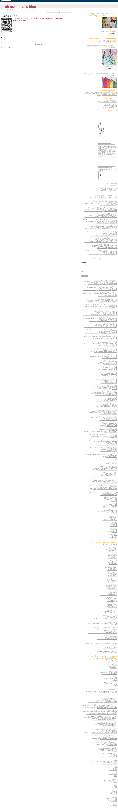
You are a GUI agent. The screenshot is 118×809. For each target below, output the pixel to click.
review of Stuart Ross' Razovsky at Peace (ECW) (109, 456)
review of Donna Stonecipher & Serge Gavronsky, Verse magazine (106, 395)
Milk (116, 802)
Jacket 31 (115, 777)
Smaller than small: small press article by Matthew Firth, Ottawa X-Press (105, 441)
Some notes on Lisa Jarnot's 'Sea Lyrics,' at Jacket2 (108, 288)
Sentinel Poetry (114, 796)
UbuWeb (115, 684)
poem (5, 34)
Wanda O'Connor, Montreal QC (112, 587)
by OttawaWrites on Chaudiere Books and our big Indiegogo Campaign (105, 468)
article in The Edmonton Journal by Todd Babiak (109, 409)
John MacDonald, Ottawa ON (112, 580)
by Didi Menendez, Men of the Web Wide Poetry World (108, 514)
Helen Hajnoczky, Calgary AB (112, 571)
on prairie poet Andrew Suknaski (111, 357)
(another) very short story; (102, 148)
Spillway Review (114, 789)
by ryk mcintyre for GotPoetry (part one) (110, 510)
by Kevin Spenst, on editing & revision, (110, 491)
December (100, 128)
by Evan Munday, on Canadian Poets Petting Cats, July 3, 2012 (106, 482)
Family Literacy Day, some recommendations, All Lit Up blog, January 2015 (104, 213)
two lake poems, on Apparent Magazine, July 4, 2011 (108, 741)
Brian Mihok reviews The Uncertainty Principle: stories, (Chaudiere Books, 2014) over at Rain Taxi (101, 217)
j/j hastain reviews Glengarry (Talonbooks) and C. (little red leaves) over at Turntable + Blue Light (101, 300)
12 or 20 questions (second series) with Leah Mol (106, 149)
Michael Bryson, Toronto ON (112, 552)
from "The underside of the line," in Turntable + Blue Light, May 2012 (105, 726)
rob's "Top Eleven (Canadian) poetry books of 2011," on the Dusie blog (105, 311)
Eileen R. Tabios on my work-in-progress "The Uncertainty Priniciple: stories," (104, 323)
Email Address (84, 262)
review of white (114, 389)
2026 (99, 112)
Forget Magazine (114, 765)
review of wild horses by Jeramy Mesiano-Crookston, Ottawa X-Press (105, 353)
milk (116, 757)
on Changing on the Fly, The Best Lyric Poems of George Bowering (106, 438)
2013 (99, 126)
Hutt (116, 795)
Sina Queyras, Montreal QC (112, 592)
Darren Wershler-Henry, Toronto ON (111, 612)
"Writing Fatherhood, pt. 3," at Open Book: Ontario (109, 251)
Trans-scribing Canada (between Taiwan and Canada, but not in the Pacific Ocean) (103, 618)
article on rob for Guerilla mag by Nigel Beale (109, 378)
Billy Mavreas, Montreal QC (112, 582)
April (99, 136)
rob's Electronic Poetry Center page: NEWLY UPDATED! (107, 101)
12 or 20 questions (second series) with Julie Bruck (106, 144)
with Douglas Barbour (113, 534)
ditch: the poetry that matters (112, 767)
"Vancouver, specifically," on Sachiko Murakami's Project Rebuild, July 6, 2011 (104, 742)
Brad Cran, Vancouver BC (112, 558)
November (100, 129)
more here (115, 686)
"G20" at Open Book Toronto (112, 355)
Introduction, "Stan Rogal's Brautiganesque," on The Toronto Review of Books (104, 285)
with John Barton (114, 529)
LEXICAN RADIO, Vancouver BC (111, 669)
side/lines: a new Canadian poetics (111, 637)
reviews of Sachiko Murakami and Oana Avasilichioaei (108, 387)
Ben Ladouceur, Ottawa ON (112, 576)
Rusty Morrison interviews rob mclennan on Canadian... (107, 157)
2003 (99, 179)
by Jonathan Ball (114, 501)
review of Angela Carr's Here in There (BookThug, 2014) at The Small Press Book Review (102, 241)
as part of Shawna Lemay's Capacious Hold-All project (108, 391)
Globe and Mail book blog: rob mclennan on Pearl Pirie (108, 369)
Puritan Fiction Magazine (113, 770)
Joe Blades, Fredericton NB (112, 551)
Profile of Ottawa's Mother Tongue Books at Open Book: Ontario (106, 317)
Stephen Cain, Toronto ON (112, 554)
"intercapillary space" (113, 781)
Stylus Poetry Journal (113, 771)
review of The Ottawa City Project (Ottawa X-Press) (108, 414)
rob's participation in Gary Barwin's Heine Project (109, 360)
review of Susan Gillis (113, 459)
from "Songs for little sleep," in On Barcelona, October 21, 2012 (106, 719)
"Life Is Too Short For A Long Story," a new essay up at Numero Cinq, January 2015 (103, 215)
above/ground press (113, 185)
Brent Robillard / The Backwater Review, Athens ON (108, 595)
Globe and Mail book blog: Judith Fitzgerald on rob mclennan (107, 370)
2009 (99, 173)
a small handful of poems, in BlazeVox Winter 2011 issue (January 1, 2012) (104, 734)
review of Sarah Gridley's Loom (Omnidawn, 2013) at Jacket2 (107, 248)
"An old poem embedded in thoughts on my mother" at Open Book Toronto (104, 341)
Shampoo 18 (115, 804)
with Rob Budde (114, 513)
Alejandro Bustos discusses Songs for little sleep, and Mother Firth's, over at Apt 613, (103, 282)
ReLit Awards (115, 680)
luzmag (116, 784)
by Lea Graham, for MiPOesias (112, 512)
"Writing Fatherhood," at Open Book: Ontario (109, 253)
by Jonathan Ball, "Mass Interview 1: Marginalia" (109, 494)
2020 (99, 119)
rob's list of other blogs (113, 624)
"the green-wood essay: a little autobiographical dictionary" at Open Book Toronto (103, 347)
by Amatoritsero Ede (113, 526)
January (100, 170)
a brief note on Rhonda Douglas (111, 426)
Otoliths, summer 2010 (113, 747)
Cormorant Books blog (113, 557)
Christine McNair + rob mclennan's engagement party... (107, 147)
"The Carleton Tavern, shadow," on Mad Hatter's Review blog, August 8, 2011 (104, 738)
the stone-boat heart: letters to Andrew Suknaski (109, 428)
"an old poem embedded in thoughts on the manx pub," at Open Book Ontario (104, 338)
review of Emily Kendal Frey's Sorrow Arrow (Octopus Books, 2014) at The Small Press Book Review (100, 238)
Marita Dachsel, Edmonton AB (112, 559)
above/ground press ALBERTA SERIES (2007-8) (109, 190)
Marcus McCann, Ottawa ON (112, 583)
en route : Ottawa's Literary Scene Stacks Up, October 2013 (107, 280)
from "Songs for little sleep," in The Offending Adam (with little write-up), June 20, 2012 (102, 724)
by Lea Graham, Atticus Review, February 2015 (109, 466)
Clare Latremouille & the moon (112, 437)
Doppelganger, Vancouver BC (112, 663)
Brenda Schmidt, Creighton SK (112, 598)
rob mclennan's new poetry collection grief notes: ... (106, 168)
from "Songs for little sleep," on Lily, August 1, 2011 (108, 739)
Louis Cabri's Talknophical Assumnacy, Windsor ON (108, 682)
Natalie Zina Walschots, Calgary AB (111, 611)
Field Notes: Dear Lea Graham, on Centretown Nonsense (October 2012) (105, 720)
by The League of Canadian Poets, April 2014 (109, 474)
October (100, 130)
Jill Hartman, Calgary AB (113, 573)
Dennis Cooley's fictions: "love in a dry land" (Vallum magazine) (106, 401)
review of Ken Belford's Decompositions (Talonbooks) (108, 335)
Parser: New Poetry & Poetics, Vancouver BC (109, 674)
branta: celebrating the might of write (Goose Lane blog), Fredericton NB (105, 658)
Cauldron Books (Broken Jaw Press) (111, 647)
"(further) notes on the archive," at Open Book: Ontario (108, 230)
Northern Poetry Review (113, 671)
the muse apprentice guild (112, 800)
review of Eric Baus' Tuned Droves (111, 373)
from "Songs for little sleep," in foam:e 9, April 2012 (108, 727)
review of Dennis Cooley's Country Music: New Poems (108, 422)
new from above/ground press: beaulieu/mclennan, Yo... (107, 152)
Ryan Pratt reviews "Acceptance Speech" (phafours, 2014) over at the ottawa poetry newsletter (101, 221)
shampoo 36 (115, 751)
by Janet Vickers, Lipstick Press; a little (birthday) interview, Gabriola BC (105, 484)
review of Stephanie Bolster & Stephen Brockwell (109, 449)
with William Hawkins (113, 527)
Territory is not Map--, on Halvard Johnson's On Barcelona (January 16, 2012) (104, 733)
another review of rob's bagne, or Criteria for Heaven (108, 452)
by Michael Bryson (114, 538)
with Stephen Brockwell (113, 517)
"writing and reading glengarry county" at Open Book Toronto (107, 349)
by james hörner (114, 532)
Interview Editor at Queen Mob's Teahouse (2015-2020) (108, 102)
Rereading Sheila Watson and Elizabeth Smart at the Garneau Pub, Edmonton (104, 393)
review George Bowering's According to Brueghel (109, 383)
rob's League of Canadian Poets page (110, 104)
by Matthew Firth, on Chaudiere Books (110, 519)
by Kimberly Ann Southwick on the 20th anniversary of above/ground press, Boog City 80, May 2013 (100, 477)
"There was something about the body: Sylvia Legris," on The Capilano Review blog (103, 321)
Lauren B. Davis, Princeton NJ (112, 560)
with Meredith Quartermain (112, 531)
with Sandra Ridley (114, 505)
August (100, 132)
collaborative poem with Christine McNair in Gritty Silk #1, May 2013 (105, 704)
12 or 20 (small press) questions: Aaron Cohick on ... (107, 156)
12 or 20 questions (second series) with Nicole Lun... (107, 169)
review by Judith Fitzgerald (112, 397)
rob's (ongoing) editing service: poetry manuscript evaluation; (107, 95)
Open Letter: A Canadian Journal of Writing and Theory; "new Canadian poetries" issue (102, 633)
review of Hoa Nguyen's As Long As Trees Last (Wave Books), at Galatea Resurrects (103, 291)
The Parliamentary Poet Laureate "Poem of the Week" (108, 672)
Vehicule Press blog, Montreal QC (111, 609)
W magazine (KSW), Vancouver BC (111, 683)
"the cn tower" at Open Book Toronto (111, 376)
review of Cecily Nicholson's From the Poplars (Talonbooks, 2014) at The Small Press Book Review (100, 237)
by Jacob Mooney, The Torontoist (111, 496)
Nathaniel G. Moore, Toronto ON (111, 585)
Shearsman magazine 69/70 (112, 772)
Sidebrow (115, 776)
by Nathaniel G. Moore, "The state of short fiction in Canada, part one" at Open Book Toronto (102, 492)
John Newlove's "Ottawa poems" (111, 427)
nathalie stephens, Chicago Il (112, 604)
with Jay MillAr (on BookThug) (112, 528)
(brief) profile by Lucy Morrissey (112, 289)
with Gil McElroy (114, 536)
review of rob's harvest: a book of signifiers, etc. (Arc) (108, 451)
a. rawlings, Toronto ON (113, 593)
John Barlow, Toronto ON (113, 546)
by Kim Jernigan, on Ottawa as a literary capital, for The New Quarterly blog (104, 489)
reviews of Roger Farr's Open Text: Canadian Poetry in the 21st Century (105, 386)
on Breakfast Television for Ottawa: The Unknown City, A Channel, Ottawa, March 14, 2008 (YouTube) (100, 693)
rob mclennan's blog (20, 7)
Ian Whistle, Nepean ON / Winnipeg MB (110, 614)
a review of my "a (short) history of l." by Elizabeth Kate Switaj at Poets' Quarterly (104, 201)
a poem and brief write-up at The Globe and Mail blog (108, 753)
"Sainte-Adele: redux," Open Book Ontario (110, 328)
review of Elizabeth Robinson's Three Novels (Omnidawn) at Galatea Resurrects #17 (103, 314)
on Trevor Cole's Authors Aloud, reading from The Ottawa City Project (105, 694)
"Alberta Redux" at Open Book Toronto (110, 364)
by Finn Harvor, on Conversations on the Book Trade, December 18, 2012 (105, 480)
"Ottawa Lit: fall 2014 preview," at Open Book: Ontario (108, 224)
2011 (99, 171)
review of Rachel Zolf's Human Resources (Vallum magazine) (107, 410)
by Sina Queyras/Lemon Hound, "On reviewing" (109, 493)
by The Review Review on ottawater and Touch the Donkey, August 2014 (105, 469)
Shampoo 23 (115, 791)
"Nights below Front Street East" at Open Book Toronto (108, 359)
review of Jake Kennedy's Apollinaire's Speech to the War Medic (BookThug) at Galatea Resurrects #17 (100, 315)
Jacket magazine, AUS (113, 668)
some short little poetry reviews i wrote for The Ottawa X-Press (106, 405)
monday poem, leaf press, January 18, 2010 (109, 750)
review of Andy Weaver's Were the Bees (110, 432)
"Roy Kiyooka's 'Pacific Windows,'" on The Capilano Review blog (106, 312)
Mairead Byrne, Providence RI (112, 553)
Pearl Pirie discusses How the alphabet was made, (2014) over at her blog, (104, 245)
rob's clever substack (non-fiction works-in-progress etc (108, 41)
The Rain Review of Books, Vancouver (110, 678)
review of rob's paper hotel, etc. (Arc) (111, 450)
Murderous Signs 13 (113, 778)
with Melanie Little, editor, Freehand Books (110, 506)
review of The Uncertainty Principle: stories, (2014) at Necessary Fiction (105, 225)
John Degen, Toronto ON (113, 561)
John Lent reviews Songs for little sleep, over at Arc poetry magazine (105, 283)
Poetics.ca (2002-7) (114, 191)
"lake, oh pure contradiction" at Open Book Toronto (108, 380)
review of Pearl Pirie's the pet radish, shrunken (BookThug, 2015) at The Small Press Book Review (100, 211)
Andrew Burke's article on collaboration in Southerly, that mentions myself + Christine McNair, (101, 302)
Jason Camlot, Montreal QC (112, 555)
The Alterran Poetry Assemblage (111, 798)
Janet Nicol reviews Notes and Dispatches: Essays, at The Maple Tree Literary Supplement (102, 207)
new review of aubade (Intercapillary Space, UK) (109, 400)
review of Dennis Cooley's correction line (110, 390)
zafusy (116, 786)
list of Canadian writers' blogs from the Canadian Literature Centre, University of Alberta (102, 623)
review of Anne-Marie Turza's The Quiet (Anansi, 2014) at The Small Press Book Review (102, 244)
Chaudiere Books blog (113, 620)
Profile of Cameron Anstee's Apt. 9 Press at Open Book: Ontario (106, 324)
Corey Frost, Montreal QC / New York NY (110, 567)
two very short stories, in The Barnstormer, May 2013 (108, 703)
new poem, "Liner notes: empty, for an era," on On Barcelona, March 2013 (105, 710)
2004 (99, 178)
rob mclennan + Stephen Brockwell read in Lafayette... (107, 146)
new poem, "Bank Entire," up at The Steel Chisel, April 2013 (107, 708)
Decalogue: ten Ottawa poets (112, 634)
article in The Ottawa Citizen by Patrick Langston (109, 415)
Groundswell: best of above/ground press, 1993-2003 (108, 649)
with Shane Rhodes (113, 518)
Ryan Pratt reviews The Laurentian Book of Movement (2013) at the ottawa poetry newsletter (101, 250)
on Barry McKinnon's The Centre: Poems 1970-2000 (108, 439)
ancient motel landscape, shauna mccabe (110, 648)
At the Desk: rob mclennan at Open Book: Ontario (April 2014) (107, 240)
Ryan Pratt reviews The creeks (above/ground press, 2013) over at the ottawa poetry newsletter (101, 281)
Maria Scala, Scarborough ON (112, 597)
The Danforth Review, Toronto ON (111, 662)
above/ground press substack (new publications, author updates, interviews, (104, 42)
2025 (99, 113)
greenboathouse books (113, 805)
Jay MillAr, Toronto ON (113, 584)
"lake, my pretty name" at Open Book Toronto (109, 375)
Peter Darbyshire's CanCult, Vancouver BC (110, 659)
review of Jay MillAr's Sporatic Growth (111, 419)
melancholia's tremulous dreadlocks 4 (110, 780)
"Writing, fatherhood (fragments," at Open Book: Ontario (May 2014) (106, 239)
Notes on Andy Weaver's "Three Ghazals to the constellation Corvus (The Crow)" (103, 447)
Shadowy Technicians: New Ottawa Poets (110, 652)
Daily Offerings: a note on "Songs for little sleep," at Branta (107, 296)
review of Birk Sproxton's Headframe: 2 (110, 421)
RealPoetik (115, 785)
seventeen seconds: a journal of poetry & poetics (109, 188)
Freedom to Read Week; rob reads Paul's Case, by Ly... (107, 142)
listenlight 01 (115, 782)
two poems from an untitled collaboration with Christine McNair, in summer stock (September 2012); (100, 721)
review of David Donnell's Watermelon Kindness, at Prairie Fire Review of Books (103, 351)
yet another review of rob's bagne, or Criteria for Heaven (107, 453)
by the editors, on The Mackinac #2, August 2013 (109, 475)
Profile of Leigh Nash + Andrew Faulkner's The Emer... (107, 154)
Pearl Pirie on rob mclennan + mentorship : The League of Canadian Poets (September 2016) (101, 198)
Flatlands (115, 803)
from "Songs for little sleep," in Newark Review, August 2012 (107, 722)
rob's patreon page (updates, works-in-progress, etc (108, 40)
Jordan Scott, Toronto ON (113, 599)
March (100, 137)
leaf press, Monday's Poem (112, 756)
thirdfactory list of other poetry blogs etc (110, 622)
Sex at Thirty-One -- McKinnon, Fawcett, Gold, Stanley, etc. (107, 445)
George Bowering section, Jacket (111, 635)
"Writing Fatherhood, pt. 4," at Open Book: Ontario (109, 249)
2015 (99, 124)
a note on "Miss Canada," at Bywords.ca (110, 295)
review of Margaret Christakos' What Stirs (110, 384)
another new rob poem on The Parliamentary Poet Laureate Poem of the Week (104, 761)
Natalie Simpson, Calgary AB (112, 601)
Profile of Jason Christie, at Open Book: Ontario (109, 229)
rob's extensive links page (112, 103)
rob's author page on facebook (112, 100)
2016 (99, 123)
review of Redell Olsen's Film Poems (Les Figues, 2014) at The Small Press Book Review (102, 218)
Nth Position (115, 787)
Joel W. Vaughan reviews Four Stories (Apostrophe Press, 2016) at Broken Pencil (103, 197)
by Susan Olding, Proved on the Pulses (110, 498)
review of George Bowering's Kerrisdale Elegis (109, 385)
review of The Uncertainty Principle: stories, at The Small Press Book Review (104, 246)
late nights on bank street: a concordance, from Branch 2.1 (107, 748)
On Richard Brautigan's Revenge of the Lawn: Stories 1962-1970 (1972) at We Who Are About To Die (100, 318)
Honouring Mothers (114, 797)
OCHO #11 (115, 768)
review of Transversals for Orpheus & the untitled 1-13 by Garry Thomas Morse (104, 417)
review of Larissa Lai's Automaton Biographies (109, 361)
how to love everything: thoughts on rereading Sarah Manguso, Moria (105, 372)
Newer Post (3, 42)
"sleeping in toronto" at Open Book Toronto (110, 381)
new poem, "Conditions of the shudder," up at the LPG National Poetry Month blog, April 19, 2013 (101, 707)
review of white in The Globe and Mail (110, 403)
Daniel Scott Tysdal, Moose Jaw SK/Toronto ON (109, 608)
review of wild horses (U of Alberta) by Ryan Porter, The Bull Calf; (106, 340)
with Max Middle (114, 530)
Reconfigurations (9, 34)
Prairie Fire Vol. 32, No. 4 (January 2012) (105, 167)
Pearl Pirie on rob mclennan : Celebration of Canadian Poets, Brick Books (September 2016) (101, 199)
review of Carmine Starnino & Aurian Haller (110, 458)
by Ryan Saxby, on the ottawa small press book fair (108, 507)
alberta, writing (114, 621)
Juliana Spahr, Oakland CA (112, 603)
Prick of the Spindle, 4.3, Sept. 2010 (111, 746)
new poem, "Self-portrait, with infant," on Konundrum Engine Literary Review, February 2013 (101, 714)
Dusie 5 (115, 775)
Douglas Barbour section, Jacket (111, 632)
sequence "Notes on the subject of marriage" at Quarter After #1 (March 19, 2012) (103, 729)
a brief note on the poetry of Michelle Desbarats (109, 418)
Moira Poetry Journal (113, 790)
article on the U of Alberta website (111, 407)
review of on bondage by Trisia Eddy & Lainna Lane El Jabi (107, 379)
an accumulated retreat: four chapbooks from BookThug (108, 425)
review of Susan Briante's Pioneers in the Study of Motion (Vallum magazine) (104, 411)
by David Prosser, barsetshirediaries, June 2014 (109, 472)
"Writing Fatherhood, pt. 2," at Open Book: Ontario (109, 252)
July (99, 133)
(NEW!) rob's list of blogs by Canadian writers (109, 544)
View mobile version (38, 44)
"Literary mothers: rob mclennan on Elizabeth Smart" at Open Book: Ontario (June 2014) (102, 235)
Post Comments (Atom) (12, 47)
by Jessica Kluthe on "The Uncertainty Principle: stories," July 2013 (106, 476)
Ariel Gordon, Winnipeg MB (112, 569)
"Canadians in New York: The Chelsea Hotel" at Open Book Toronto (106, 366)
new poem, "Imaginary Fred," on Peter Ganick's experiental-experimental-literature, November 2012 (100, 717)
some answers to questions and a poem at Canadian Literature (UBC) (105, 503)
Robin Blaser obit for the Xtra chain (111, 382)
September (100, 131)
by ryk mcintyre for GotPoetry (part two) (110, 509)
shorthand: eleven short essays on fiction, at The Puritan (107, 299)
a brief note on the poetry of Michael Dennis (110, 423)
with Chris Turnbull (114, 521)
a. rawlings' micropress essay (112, 448)
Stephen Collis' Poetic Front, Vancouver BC (110, 675)
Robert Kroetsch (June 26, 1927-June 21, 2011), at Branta (107, 332)
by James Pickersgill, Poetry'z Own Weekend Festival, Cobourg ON (106, 490)
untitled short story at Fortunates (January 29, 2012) (108, 731)
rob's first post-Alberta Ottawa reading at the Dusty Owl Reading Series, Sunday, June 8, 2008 (101, 691)
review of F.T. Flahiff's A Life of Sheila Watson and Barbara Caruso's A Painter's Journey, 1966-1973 (100, 431)
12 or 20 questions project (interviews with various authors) (107, 511)
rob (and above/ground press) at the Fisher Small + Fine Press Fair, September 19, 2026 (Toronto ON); (100, 93)
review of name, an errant (113, 430)
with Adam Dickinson (113, 523)
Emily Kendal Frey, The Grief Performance (105, 158)
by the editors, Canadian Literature (111, 467)
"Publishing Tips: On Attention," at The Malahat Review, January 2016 (105, 200)
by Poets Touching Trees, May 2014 (111, 473)
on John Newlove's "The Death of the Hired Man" (109, 446)
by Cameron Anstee (113, 516)
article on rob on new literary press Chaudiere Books (108, 420)
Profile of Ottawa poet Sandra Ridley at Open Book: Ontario (107, 320)
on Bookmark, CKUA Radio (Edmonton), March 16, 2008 (107, 692)
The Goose (115, 665)
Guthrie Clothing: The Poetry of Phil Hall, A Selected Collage (107, 629)
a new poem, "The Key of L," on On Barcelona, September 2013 (106, 697)
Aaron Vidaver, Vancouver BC (112, 610)
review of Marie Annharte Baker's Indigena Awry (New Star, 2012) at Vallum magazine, (102, 284)
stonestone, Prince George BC (112, 681)
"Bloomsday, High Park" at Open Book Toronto (109, 358)
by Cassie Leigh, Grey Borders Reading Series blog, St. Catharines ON (105, 487)
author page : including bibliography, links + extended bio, (59, 12)
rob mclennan (15, 34)
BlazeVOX (115, 766)
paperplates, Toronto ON (113, 673)
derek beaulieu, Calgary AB (112, 547)
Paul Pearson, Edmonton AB (112, 589)
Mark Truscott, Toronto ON (112, 607)
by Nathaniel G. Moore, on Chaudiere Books (109, 520)
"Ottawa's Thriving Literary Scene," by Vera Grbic (109, 326)
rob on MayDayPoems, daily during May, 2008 (109, 764)
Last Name (83, 271)
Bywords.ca (115, 769)
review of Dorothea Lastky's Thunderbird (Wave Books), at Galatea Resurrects (104, 292)
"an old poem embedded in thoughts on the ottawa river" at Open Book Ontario (104, 334)
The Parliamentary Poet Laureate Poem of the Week (108, 783)
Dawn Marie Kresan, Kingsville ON (111, 575)
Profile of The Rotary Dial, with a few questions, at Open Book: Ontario (105, 222)
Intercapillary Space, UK (113, 666)
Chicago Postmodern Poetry (112, 661)
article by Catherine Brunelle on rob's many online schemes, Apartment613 (104, 208)
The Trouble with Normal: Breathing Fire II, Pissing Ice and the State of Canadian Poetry (102, 440)
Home (39, 42)
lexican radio (115, 760)
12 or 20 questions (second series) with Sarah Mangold (107, 159)
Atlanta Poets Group (113, 617)
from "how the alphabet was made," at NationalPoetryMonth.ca (106, 728)
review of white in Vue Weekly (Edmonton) (110, 402)
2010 (99, 172)
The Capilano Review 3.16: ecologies (104, 143)
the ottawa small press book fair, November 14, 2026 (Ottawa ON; (106, 94)
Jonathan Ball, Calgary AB (112, 545)
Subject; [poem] (101, 160)
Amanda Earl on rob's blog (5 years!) (111, 394)
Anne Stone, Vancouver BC (112, 605)
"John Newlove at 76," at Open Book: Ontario (109, 233)
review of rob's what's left (113, 444)
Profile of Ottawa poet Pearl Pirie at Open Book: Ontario (108, 319)
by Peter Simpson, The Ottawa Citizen (110, 497)
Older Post (74, 42)
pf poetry (115, 755)
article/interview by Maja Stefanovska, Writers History (108, 339)
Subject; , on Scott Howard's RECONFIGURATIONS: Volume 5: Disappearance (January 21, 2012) (100, 732)
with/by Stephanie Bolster (113, 537)
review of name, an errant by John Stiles (110, 413)
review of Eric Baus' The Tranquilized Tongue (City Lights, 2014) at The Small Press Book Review (101, 228)
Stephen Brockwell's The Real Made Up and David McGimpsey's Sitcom (105, 392)
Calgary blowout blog (113, 619)
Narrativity (115, 670)
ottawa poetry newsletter (113, 187)
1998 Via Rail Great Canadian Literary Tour (110, 107)
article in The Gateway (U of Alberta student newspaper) (107, 408)
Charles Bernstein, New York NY (111, 548)
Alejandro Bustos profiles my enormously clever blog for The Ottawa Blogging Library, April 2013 (101, 287)
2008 (99, 174)
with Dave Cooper (114, 525)
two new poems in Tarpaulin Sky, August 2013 (109, 699)
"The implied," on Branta (113, 368)
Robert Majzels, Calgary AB (112, 581)
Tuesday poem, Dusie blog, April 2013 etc (110, 630)
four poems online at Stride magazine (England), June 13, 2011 (106, 744)
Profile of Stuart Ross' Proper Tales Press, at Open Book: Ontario (106, 223)
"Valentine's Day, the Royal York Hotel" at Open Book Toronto (107, 362)
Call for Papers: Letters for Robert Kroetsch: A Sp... (106, 150)
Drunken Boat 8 (114, 779)
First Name (83, 266)
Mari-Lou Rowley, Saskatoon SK (111, 596)
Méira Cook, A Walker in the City (103, 165)
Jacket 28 (115, 794)
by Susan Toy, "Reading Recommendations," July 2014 (108, 471)
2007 (99, 175)
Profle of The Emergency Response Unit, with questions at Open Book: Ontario (104, 310)
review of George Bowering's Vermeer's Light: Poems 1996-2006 (106, 406)
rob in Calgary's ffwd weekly (112, 398)
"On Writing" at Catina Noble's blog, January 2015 (108, 214)
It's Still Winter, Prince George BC (111, 667)
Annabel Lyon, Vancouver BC (112, 579)
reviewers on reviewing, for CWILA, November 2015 (108, 205)
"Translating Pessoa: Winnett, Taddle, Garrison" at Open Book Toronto (105, 352)
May (99, 135)
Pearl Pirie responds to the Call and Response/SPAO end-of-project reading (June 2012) (102, 301)
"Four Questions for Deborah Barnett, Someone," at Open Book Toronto (105, 325)
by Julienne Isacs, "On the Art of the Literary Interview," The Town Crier (105, 465)
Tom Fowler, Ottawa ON (113, 566)
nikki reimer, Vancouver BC (112, 594)
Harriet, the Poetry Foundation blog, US (110, 590)
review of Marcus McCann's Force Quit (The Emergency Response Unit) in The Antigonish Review (100, 348)
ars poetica (115, 759)
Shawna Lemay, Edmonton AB (112, 577)
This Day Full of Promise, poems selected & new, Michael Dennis (106, 651)
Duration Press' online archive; (103, 145)
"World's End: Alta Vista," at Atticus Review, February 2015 (107, 212)
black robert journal (114, 754)
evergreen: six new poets (113, 636)
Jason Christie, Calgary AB (112, 556)
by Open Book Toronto (113, 500)
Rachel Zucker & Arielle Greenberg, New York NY (109, 615)
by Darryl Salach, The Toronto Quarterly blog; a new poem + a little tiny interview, (103, 488)
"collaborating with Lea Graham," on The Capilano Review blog (106, 313)
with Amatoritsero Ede (113, 524)
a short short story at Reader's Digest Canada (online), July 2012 (106, 723)
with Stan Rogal (114, 533)
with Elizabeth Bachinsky (113, 502)
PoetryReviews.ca (114, 676)
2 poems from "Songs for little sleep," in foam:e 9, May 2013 (107, 706)
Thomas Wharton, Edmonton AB (111, 613)
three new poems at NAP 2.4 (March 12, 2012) (109, 730)
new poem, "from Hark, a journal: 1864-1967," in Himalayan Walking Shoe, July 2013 (103, 700)
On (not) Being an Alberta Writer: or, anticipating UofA (108, 416)
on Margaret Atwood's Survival (112, 443)
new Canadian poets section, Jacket (111, 638)
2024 (99, 114)
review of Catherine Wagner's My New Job (110, 377)
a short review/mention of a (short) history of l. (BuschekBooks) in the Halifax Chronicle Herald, (101, 308)
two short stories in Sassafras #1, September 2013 (108, 698)
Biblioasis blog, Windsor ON (112, 550)
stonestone (115, 799)
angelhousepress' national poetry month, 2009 (109, 752)
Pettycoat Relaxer (114, 801)
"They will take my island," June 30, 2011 (110, 743)
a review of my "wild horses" (112, 202)
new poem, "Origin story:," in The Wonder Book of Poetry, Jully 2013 (106, 701)
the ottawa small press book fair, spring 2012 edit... (106, 166)
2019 (99, 120)
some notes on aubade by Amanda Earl (110, 424)
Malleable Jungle (114, 792)
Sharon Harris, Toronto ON (112, 572)
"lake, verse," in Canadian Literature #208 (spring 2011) (108, 737)
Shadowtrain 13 (114, 773)
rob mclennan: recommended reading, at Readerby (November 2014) (105, 216)
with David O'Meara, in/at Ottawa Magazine (110, 483)
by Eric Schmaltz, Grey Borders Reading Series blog (108, 495)
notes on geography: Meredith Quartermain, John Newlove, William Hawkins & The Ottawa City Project (100, 433)
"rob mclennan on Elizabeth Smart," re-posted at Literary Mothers (106, 227)
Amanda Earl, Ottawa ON (113, 564)
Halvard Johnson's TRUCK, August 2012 (110, 631)
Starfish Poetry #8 (114, 763)
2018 (99, 121)
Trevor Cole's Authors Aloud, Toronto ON (110, 660)
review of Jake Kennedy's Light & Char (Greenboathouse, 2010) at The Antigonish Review (102, 303)
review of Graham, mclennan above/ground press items (108, 429)
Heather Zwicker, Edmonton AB (112, 616)
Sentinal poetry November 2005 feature (110, 105)
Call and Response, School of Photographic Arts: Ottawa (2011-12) (106, 192)
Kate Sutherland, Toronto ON (112, 606)
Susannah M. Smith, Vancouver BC (111, 602)
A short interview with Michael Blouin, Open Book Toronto (107, 331)
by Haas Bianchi (114, 515)
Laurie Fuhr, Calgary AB (113, 568)
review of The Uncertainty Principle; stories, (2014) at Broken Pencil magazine (104, 226)
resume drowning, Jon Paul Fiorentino (110, 650)
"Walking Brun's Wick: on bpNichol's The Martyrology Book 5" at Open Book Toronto (103, 356)
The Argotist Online (114, 788)
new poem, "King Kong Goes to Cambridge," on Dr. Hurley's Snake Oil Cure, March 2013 (102, 709)
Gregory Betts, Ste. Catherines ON (111, 549)
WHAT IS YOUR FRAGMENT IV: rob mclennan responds (107, 247)
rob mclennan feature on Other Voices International (108, 762)
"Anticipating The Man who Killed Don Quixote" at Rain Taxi (107, 345)
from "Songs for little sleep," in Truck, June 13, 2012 (108, 725)
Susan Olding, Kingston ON (112, 588)
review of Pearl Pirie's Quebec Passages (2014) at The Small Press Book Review (103, 236)
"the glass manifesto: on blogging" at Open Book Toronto (107, 342)
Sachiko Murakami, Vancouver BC (111, 586)
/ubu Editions (115, 685)
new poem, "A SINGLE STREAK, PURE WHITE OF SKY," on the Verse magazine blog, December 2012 (100, 716)
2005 (99, 177)
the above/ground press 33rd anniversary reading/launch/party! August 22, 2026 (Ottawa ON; (101, 92)
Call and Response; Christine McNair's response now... (107, 153)
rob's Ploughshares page (113, 106)
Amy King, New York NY (113, 574)
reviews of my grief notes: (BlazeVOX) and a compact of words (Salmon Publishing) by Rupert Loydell (100, 309)
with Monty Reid (114, 522)
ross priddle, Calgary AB (113, 591)
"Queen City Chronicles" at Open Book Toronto (109, 367)
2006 (99, 176)
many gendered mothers (113, 186)
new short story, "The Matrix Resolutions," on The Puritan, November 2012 (104, 718)
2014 (99, 125)
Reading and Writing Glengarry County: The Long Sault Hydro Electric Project (104, 371)
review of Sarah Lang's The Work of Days (110, 404)
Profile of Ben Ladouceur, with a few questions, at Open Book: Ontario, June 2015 (103, 206)
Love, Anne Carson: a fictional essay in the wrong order (108, 354)
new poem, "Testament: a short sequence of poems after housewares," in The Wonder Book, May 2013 (100, 705)
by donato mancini (114, 535)
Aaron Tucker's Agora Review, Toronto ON (110, 657)
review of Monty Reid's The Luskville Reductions (109, 374)
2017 (99, 122)
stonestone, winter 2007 (113, 774)
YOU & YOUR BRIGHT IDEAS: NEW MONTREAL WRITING (107, 639)
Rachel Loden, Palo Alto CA (112, 578)
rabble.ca (115, 677)
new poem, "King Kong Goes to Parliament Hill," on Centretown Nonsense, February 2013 (102, 713)
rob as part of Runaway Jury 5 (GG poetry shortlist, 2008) (107, 388)
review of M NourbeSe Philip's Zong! (111, 346)
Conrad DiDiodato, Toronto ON (112, 562)
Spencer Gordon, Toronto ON (112, 570)
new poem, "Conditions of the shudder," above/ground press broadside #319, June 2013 (102, 702)
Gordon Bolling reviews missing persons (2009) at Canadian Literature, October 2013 (103, 254)
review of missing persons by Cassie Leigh (110, 350)
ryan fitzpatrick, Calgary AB (112, 565)
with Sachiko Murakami (113, 504)
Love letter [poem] (101, 155)
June (99, 134)
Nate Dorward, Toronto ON (112, 563)
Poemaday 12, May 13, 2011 (112, 745)
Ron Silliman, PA (114, 600)
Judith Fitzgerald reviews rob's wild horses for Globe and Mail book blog (105, 363)
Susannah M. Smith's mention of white (110, 399)
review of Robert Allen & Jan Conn (111, 457)
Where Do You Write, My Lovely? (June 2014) (109, 234)
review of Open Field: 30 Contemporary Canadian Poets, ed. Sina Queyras (104, 436)
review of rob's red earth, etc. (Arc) (111, 442)
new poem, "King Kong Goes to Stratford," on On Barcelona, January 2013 (104, 715)
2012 (99, 127)
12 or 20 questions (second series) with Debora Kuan (107, 151)
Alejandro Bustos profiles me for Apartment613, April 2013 (107, 286)
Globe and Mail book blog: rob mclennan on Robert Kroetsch (107, 365)
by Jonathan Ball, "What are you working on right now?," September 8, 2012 (104, 481)
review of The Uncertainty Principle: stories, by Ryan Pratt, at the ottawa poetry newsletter (102, 243)
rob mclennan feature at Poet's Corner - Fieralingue (108, 758)
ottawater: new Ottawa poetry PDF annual (110, 189)
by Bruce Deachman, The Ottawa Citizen (110, 499)
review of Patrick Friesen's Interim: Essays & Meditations (107, 396)
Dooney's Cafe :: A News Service (111, 664)
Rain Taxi (115, 679)
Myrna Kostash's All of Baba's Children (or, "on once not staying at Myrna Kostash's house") (102, 412)
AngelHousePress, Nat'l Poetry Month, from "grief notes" (107, 749)
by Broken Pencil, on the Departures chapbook (109, 508)
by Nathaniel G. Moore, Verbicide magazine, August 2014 (107, 470)
